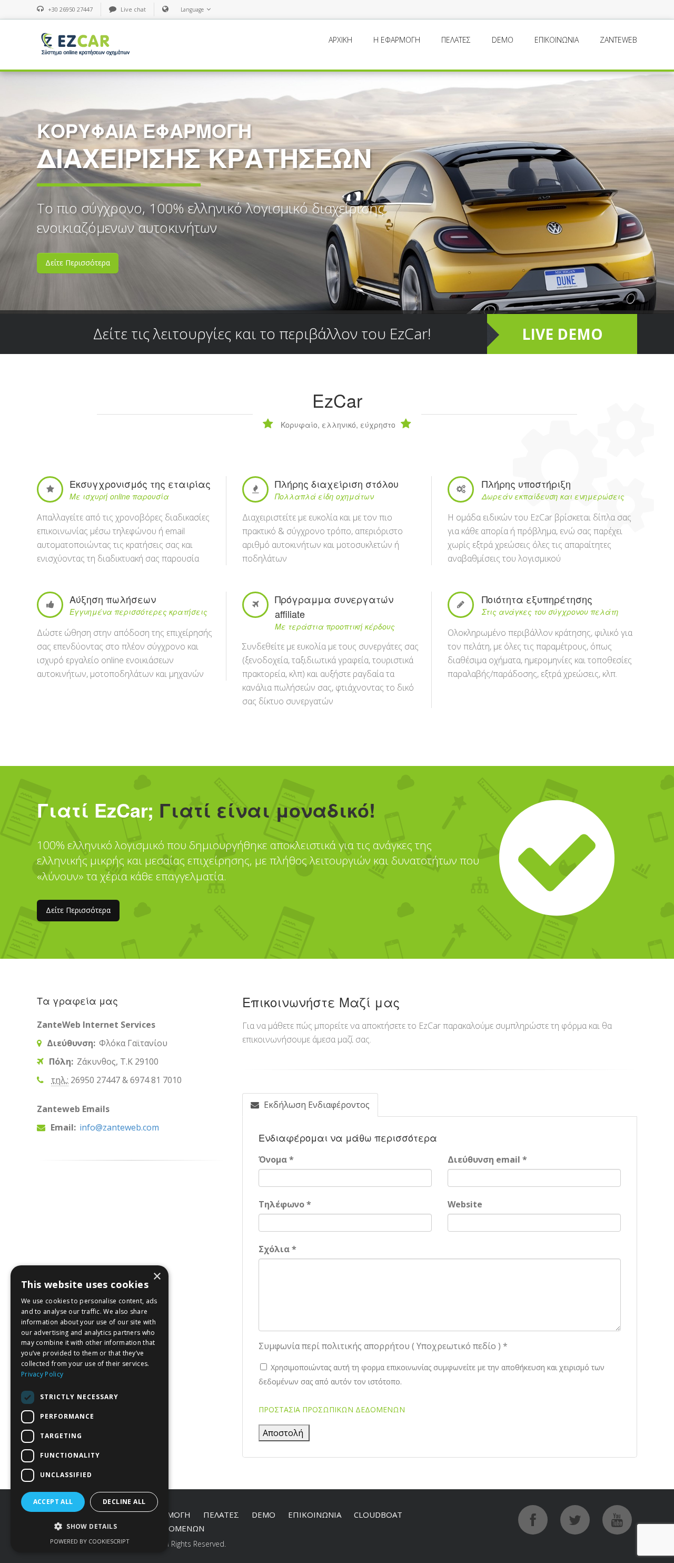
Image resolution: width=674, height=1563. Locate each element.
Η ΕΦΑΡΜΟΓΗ (396, 40)
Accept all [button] (53, 1501)
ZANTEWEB (618, 40)
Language (192, 9)
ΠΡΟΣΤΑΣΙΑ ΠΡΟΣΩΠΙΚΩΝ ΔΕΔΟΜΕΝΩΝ (332, 1409)
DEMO (502, 40)
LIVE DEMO (562, 334)
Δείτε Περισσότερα (78, 910)
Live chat (133, 9)
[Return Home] (84, 44)
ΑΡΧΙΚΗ (340, 40)
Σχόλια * (277, 1249)
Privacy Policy (42, 1374)
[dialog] (89, 1408)
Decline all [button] (124, 1501)
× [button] (157, 1277)
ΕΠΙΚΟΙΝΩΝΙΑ (556, 40)
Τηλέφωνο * (285, 1204)
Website (465, 1204)
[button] (89, 1527)
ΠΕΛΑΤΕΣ (456, 40)
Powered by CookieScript (90, 1541)
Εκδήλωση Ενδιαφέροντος (316, 1104)
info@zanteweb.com (118, 1127)
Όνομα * (276, 1159)
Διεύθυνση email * (487, 1159)
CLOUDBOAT (378, 1514)
